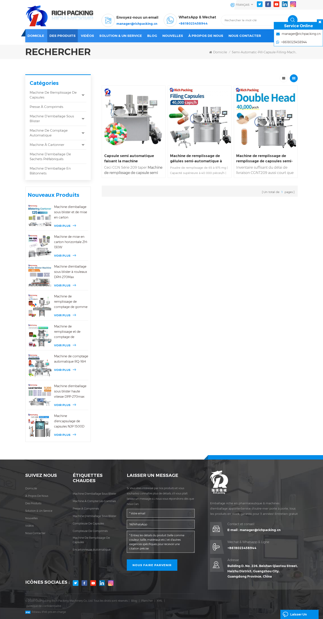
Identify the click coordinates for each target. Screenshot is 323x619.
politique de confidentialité (43, 606)
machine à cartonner (47, 145)
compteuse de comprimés (90, 531)
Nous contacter (245, 36)
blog (152, 36)
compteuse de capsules (88, 523)
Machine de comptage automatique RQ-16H (71, 358)
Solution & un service (120, 36)
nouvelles (172, 36)
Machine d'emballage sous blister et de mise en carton (70, 212)
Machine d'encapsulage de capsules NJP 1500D (69, 421)
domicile (31, 488)
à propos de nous (36, 495)
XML (159, 600)
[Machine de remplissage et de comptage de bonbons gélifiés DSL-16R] (40, 336)
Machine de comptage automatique (49, 132)
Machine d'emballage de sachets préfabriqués (50, 156)
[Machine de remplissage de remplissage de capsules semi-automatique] (266, 117)
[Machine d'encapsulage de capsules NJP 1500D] (40, 425)
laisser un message (298, 615)
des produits (33, 503)
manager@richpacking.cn (136, 23)
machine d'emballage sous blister (94, 493)
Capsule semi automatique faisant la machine (129, 158)
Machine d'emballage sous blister (52, 118)
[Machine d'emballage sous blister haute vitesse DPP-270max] (40, 395)
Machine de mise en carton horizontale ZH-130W (71, 242)
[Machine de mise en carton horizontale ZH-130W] (40, 246)
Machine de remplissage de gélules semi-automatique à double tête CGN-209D (196, 159)
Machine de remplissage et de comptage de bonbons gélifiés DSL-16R (70, 332)
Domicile (35, 36)
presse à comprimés (86, 508)
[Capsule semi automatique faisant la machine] (133, 117)
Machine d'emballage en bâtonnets (50, 170)
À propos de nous (205, 36)
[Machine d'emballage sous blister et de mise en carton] (40, 216)
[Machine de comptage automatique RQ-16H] (40, 366)
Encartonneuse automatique (92, 549)
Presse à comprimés (46, 107)
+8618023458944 (193, 23)
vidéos (87, 36)
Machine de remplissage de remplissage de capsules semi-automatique (264, 159)
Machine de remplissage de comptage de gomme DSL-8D (70, 302)
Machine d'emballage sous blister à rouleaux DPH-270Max (70, 272)
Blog (134, 600)
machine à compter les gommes (94, 501)
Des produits (62, 36)
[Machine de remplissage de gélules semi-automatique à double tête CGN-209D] (199, 117)
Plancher (147, 600)
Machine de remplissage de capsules (53, 94)
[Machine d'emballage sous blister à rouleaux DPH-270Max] (40, 276)
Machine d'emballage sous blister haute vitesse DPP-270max (70, 391)
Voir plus (62, 225)
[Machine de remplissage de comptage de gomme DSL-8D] (40, 306)
